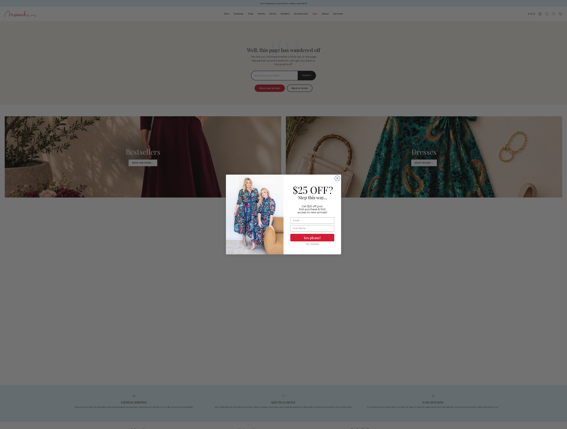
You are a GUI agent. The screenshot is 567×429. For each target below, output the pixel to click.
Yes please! (312, 237)
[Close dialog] (337, 178)
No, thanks (312, 244)
